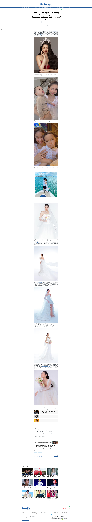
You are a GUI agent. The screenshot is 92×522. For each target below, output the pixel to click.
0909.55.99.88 (34, 513)
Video (55, 7)
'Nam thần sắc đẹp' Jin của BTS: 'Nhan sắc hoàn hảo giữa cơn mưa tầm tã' (52, 487)
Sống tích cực (58, 7)
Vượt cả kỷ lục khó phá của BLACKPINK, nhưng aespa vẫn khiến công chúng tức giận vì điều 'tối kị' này (46, 448)
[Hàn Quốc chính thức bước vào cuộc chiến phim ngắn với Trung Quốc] (27, 482)
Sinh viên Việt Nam (26, 508)
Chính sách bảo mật (65, 512)
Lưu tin (1, 29)
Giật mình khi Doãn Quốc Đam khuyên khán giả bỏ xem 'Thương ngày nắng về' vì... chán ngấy (43, 443)
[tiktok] (55, 514)
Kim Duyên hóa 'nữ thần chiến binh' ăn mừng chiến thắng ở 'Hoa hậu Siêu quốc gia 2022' (48, 421)
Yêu (39, 7)
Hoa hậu (38, 31)
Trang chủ (22, 7)
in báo (47, 25)
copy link (46, 25)
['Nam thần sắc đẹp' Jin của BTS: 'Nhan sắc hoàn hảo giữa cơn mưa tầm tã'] (52, 482)
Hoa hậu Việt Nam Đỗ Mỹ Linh (46, 366)
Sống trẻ (29, 7)
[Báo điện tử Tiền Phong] (65, 509)
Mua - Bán (63, 7)
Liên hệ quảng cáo (34, 512)
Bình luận (1, 31)
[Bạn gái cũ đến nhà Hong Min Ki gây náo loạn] (27, 493)
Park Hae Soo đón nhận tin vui (39, 497)
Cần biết (66, 7)
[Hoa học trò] (69, 509)
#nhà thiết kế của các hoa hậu (44, 431)
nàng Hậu (51, 241)
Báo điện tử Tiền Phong (46, 4)
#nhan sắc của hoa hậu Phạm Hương (39, 436)
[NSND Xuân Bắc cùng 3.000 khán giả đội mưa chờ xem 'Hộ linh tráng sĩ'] (27, 471)
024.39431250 (24, 514)
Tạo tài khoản (40, 452)
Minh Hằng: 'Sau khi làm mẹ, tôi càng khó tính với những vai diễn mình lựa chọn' (52, 476)
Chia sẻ (1, 27)
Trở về (1, 33)
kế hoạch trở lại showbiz (39, 282)
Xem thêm (69, 7)
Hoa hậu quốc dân (41, 34)
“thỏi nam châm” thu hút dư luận (42, 408)
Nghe (1, 25)
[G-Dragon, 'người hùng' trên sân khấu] (40, 482)
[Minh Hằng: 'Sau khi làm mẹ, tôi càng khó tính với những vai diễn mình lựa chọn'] (52, 471)
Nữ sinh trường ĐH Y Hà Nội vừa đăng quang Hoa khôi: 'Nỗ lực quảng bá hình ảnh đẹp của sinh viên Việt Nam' (52, 499)
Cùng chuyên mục (26, 466)
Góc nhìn (36, 7)
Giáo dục (33, 7)
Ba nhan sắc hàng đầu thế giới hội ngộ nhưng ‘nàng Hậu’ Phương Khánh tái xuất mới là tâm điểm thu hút (45, 446)
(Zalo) (37, 513)
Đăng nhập (35, 452)
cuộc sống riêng (37, 75)
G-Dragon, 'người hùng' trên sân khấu (40, 487)
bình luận (49, 25)
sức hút (55, 120)
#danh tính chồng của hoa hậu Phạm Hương (40, 434)
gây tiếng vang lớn (54, 31)
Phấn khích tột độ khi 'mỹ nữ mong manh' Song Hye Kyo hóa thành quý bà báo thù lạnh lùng (48, 416)
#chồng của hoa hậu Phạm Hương (46, 433)
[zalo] (57, 514)
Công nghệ (51, 7)
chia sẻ (42, 25)
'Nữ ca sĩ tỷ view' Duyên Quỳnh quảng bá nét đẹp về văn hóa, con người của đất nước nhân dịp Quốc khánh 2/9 (39, 477)
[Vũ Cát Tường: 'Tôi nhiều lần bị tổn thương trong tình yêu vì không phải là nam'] (36, 412)
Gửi (55, 456)
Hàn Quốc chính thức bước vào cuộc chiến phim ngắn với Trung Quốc (27, 487)
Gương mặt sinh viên (46, 7)
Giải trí (42, 7)
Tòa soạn (23, 512)
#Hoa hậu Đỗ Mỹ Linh (37, 433)
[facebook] (68, 2)
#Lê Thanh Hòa (36, 431)
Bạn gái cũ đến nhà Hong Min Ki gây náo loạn (27, 498)
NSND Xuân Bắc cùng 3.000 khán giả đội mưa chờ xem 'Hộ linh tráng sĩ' (27, 476)
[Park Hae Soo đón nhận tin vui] (40, 493)
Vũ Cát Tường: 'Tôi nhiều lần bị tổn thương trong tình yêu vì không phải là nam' (48, 412)
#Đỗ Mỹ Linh (51, 431)
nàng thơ (51, 242)
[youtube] (53, 514)
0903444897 (43, 513)
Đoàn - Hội (25, 7)
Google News (61, 9)
